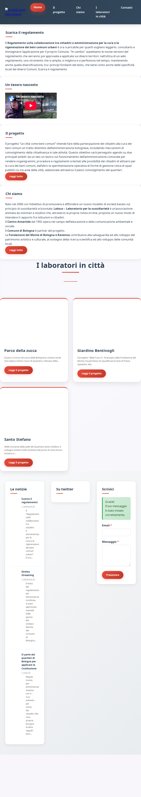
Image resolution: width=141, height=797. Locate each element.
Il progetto (59, 10)
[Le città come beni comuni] (17, 12)
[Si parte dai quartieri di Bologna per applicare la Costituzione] (14, 660)
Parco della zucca (20, 350)
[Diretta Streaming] (14, 577)
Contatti (126, 7)
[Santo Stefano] (34, 430)
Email (107, 525)
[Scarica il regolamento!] (14, 505)
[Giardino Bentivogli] (107, 341)
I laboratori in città (103, 12)
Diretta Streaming (27, 573)
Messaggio (110, 542)
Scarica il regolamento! (29, 500)
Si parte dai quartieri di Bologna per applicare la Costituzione (28, 661)
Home (38, 7)
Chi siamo (80, 10)
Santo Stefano (17, 439)
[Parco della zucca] (34, 341)
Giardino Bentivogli (95, 350)
